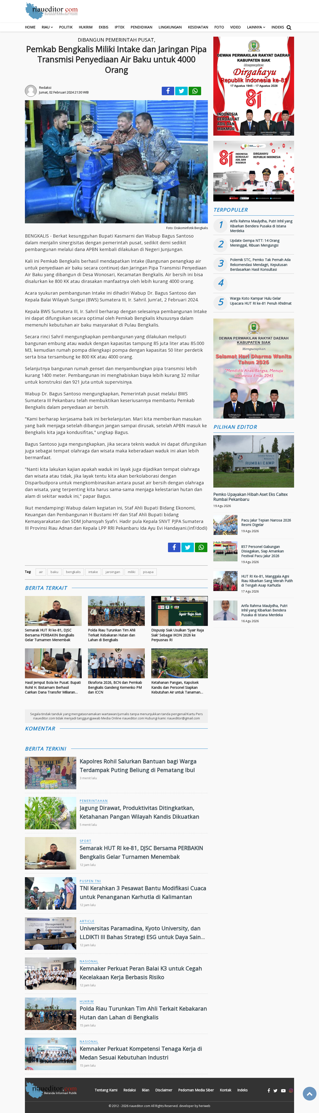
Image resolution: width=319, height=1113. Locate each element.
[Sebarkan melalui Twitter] (181, 91)
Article (87, 921)
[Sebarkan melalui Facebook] (168, 91)
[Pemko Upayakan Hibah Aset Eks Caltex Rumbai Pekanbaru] (253, 478)
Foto (219, 27)
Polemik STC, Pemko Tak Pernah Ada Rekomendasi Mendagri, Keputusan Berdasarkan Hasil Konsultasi (260, 264)
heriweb (204, 1106)
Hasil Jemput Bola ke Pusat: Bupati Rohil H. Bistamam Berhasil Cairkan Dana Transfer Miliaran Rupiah (53, 687)
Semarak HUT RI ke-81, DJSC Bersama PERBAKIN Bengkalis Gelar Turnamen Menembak (49, 635)
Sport (85, 841)
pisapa (148, 572)
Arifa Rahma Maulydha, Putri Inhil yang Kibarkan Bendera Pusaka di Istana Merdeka (261, 226)
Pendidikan (141, 27)
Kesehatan (198, 27)
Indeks (277, 27)
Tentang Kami (106, 1090)
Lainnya (254, 27)
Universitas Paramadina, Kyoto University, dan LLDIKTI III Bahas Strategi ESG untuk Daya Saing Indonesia (142, 936)
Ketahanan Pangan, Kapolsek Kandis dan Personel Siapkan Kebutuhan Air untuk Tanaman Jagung (175, 687)
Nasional (89, 961)
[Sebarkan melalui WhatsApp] (195, 91)
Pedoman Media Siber (196, 1090)
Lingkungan (170, 27)
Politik (66, 27)
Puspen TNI (90, 881)
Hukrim (85, 27)
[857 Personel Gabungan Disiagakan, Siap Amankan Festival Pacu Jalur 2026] (225, 553)
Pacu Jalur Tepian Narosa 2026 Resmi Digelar (266, 522)
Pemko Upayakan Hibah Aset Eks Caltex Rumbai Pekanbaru (250, 497)
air (41, 572)
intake (93, 572)
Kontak (225, 1090)
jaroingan (113, 572)
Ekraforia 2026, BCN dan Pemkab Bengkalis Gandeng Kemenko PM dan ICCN (115, 687)
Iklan (145, 1090)
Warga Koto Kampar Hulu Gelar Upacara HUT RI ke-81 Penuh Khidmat (261, 301)
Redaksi (129, 1090)
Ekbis (103, 27)
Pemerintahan (94, 801)
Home (30, 27)
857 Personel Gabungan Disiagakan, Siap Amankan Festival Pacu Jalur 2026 (262, 551)
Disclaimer (163, 1090)
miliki (131, 572)
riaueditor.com (139, 1106)
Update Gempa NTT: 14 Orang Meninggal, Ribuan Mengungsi (254, 243)
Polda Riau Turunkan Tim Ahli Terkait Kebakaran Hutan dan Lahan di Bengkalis (111, 635)
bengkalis (73, 572)
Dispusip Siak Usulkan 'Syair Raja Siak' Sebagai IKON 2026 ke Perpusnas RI (177, 635)
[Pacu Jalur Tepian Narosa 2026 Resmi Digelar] (225, 527)
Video (235, 27)
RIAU (46, 27)
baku (54, 572)
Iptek (119, 27)
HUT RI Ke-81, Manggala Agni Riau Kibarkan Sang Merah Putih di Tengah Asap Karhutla (267, 581)
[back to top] (310, 1094)
